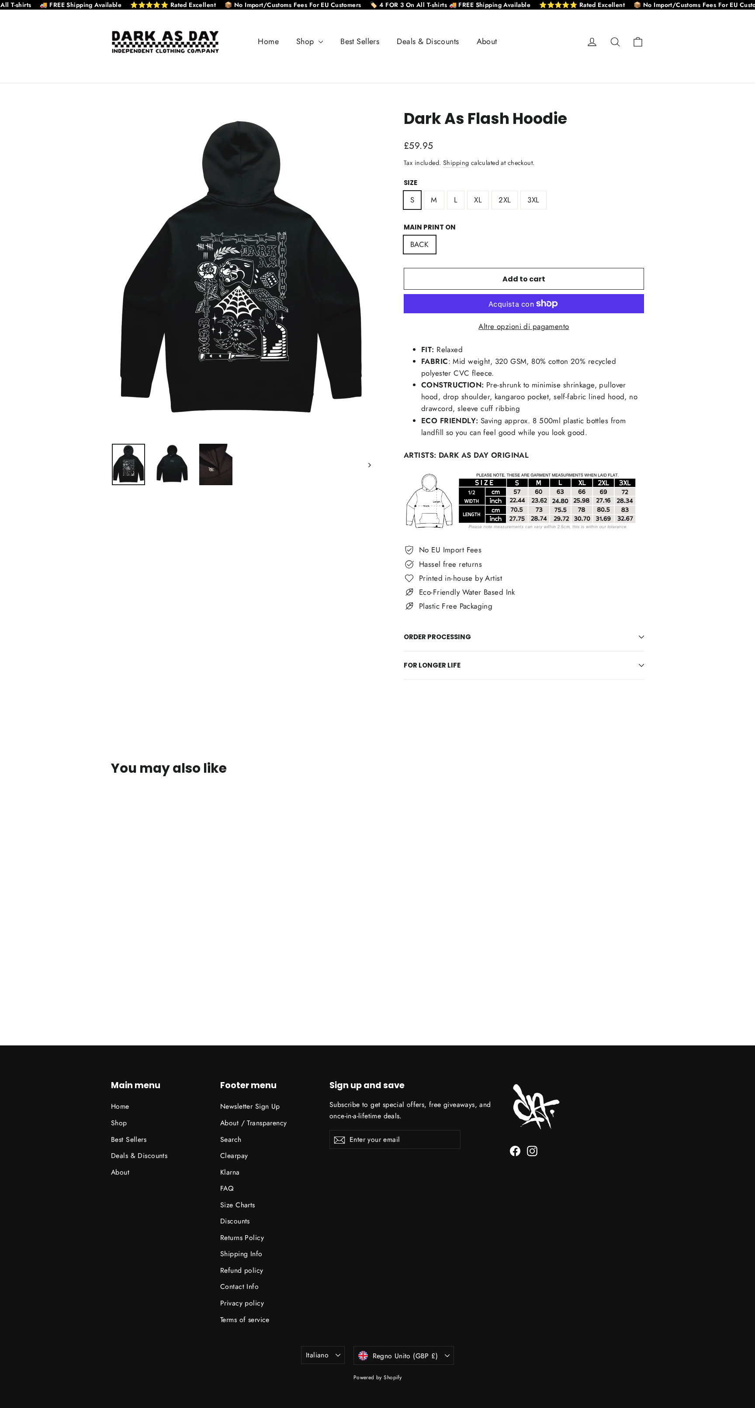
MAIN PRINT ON (430, 227)
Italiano (317, 1355)
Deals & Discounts (428, 41)
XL (478, 200)
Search (231, 1139)
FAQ (226, 1188)
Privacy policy (242, 1303)
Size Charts (237, 1205)
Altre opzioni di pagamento (523, 326)
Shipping (456, 162)
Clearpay (234, 1156)
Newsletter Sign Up (250, 1106)
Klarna (230, 1172)
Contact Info (239, 1286)
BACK (419, 244)
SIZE (410, 183)
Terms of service (245, 1320)
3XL (533, 200)
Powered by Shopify (377, 1377)
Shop (306, 41)
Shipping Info (241, 1254)
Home (268, 41)
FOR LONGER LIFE (432, 665)
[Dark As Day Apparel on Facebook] (515, 1150)
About (487, 41)
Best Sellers (359, 41)
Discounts (235, 1221)
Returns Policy (242, 1238)
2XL (505, 200)
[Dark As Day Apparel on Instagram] (532, 1150)
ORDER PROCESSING (437, 636)
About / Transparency (253, 1123)
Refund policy (241, 1270)
